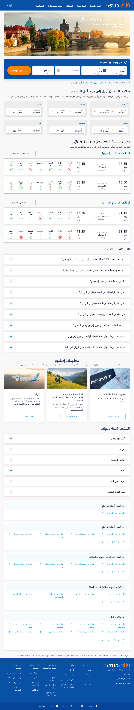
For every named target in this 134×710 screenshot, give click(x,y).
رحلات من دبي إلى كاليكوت (56, 625)
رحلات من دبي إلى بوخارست (118, 625)
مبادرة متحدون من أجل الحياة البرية (67, 686)
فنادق (36, 677)
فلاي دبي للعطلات (35, 684)
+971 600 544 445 (122, 683)
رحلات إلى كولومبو (17, 688)
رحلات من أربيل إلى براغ (116, 513)
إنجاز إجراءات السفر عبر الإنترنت (49, 666)
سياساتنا (126, 674)
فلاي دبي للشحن (67, 679)
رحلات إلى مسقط (14, 677)
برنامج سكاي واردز (55, 5)
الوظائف (35, 690)
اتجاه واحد (104, 62)
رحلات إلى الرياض (14, 672)
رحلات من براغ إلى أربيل (116, 594)
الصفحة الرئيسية (123, 82)
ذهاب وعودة (118, 62)
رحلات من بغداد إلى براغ (116, 541)
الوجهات (69, 5)
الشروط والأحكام (124, 679)
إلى (100, 68)
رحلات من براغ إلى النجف (22, 594)
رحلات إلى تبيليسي (17, 666)
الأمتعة (89, 679)
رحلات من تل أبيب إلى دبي (116, 641)
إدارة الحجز (70, 665)
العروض (89, 670)
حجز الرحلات (87, 665)
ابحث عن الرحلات (19, 70)
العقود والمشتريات (52, 679)
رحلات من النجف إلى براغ (22, 534)
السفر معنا (81, 5)
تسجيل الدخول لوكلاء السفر (51, 694)
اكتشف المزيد (114, 416)
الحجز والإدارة (95, 5)
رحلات (109, 82)
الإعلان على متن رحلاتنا (50, 686)
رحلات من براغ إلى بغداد (116, 601)
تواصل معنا (69, 675)
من (124, 68)
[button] (67, 259)
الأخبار (72, 670)
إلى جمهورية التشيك (94, 82)
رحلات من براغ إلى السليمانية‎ (56, 595)
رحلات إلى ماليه (15, 682)
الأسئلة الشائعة (50, 672)
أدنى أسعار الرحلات (34, 666)
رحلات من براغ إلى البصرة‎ (84, 594)
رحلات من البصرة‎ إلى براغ (84, 534)
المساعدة (40, 5)
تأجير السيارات (33, 672)
